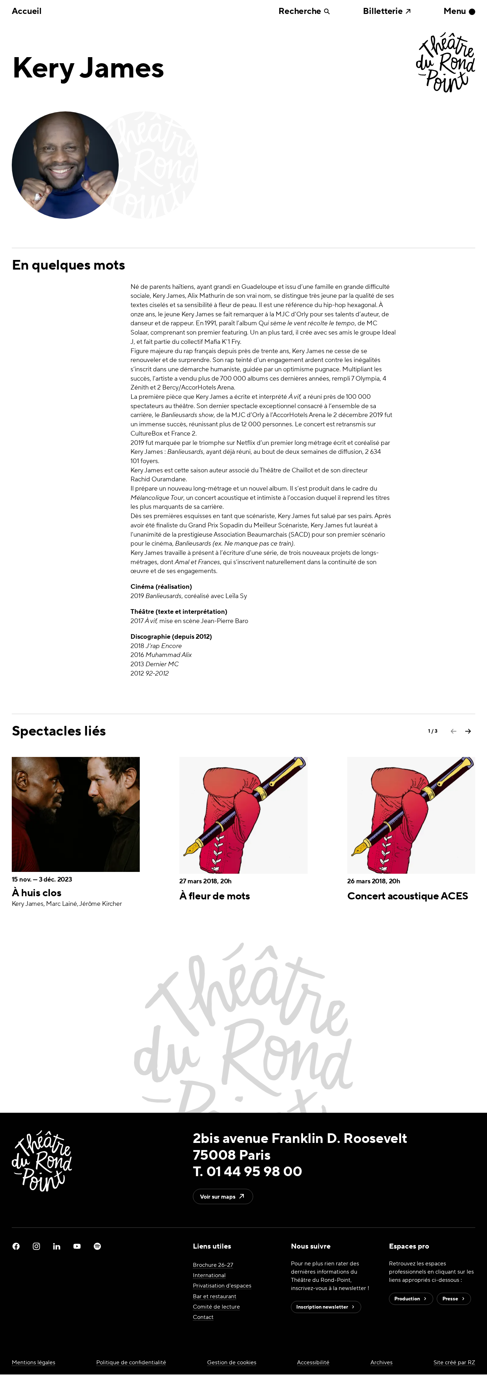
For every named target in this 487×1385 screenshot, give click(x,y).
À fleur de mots (214, 897)
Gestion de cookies (231, 1362)
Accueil (27, 11)
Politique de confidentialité (131, 1362)
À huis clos (36, 893)
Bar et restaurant (214, 1296)
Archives (381, 1362)
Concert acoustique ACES (407, 897)
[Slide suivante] (468, 731)
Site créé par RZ (454, 1362)
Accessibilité (313, 1362)
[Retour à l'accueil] (446, 63)
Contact (203, 1316)
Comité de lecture (216, 1306)
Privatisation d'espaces (222, 1285)
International (209, 1275)
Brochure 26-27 (213, 1265)
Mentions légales (33, 1362)
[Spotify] (97, 1246)
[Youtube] (77, 1246)
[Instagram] (36, 1246)
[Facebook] (16, 1246)
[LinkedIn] (56, 1246)
